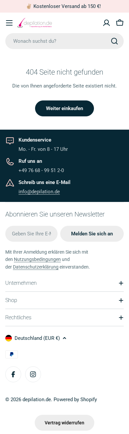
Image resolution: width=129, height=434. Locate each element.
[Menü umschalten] (9, 23)
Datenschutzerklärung (36, 267)
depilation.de (36, 400)
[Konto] (106, 23)
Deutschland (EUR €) (37, 338)
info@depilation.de (39, 192)
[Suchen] (114, 41)
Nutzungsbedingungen (37, 259)
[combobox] (64, 41)
